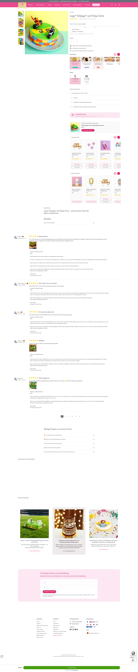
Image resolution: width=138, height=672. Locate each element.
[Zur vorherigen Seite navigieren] (58, 416)
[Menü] (136, 651)
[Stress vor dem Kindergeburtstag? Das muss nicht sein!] (34, 523)
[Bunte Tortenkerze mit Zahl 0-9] (119, 186)
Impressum (55, 627)
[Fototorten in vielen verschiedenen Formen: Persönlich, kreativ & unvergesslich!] (103, 523)
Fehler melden (40, 629)
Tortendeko (87, 4)
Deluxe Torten (66, 4)
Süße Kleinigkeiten (77, 4)
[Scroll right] (118, 137)
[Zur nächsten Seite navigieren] (79, 416)
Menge (71, 38)
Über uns (39, 627)
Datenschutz (56, 629)
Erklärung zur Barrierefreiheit (59, 631)
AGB (54, 621)
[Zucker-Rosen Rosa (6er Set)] (105, 150)
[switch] (133, 660)
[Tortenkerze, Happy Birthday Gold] (77, 150)
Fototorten (30, 4)
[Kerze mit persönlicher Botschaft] (77, 186)
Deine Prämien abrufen (42, 633)
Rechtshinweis (56, 625)
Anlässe (49, 4)
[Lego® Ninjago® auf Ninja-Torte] (26, 476)
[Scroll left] (115, 137)
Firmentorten (96, 4)
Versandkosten (75, 670)
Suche (38, 621)
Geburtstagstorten (40, 4)
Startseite (72, 12)
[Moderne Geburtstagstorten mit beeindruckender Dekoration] (69, 523)
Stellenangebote (40, 635)
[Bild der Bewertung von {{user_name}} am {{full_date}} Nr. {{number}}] (32, 245)
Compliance (55, 623)
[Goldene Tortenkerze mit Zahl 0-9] (91, 186)
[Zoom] (46, 32)
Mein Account (40, 637)
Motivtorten (57, 4)
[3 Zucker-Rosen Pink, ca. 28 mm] (91, 150)
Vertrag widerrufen (57, 635)
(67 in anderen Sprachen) (91, 19)
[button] (2, 656)
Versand (38, 623)
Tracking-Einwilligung (58, 633)
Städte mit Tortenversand (42, 625)
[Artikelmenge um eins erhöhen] (77, 41)
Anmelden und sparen (49, 591)
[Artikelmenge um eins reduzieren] (71, 41)
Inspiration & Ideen (41, 631)
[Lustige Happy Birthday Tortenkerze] (119, 150)
